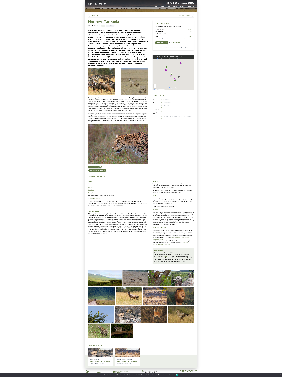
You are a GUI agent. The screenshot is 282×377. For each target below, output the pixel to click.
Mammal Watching (110, 25)
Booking (175, 6)
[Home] (97, 4)
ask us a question (175, 42)
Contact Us (191, 3)
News (162, 6)
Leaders (182, 6)
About (157, 6)
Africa (103, 25)
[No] (280, 375)
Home (151, 6)
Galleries (189, 6)
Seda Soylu (91, 190)
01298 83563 (183, 3)
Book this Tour (162, 42)
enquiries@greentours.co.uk (121, 371)
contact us (164, 256)
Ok (177, 374)
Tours (168, 6)
